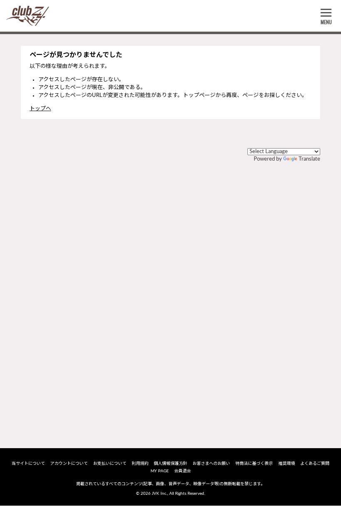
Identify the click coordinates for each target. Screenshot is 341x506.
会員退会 (182, 471)
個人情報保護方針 (170, 463)
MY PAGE (160, 471)
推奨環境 (286, 463)
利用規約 (140, 463)
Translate (309, 159)
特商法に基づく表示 (254, 463)
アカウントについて (69, 463)
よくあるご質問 (314, 463)
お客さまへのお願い (211, 463)
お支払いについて (109, 463)
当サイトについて (28, 463)
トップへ (40, 109)
